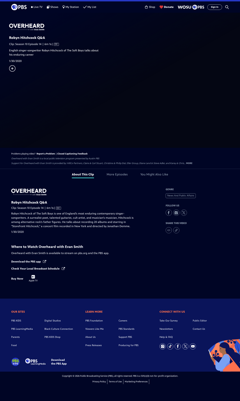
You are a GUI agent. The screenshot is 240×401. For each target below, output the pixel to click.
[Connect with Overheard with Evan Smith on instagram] (176, 213)
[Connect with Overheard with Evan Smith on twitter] (184, 213)
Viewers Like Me (94, 328)
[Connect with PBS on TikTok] (170, 346)
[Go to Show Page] (124, 27)
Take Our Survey (169, 320)
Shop (152, 7)
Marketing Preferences (136, 381)
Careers (123, 320)
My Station (72, 7)
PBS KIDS (16, 320)
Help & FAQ (166, 337)
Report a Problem (46, 153)
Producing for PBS (128, 345)
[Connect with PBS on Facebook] (178, 346)
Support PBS (125, 337)
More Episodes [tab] (117, 174)
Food (14, 345)
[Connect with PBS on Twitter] (185, 346)
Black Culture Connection (58, 328)
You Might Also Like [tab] (154, 174)
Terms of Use (115, 381)
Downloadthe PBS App (59, 361)
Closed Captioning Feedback (72, 153)
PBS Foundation (94, 320)
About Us (90, 337)
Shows (54, 7)
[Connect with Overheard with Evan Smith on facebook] (169, 213)
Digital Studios (52, 320)
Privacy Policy (99, 381)
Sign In (214, 7)
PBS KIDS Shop (52, 337)
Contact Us (199, 328)
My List (91, 7)
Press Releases (93, 345)
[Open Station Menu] (190, 7)
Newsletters (166, 328)
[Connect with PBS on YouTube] (193, 346)
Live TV (38, 7)
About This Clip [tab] (83, 174)
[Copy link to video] (176, 230)
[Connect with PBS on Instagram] (163, 346)
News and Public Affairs (180, 195)
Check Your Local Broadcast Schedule (35, 268)
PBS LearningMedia (22, 328)
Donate (169, 7)
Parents (15, 337)
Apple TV (33, 278)
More (189, 163)
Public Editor (200, 320)
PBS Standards (126, 328)
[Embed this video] (169, 230)
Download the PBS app (26, 261)
